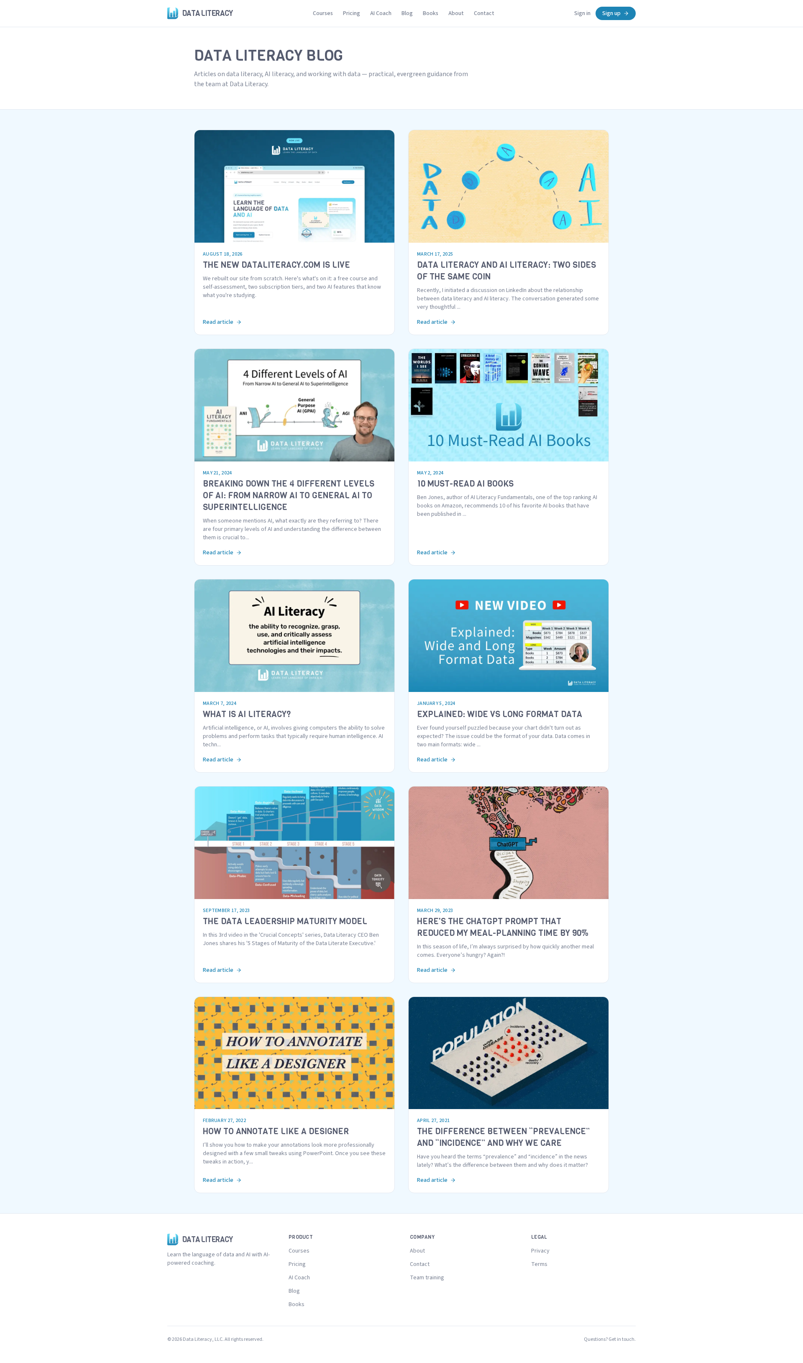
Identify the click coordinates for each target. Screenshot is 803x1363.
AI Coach (380, 13)
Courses (323, 13)
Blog (407, 13)
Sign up (611, 13)
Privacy (540, 1251)
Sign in (582, 13)
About (456, 13)
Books (430, 13)
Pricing (351, 13)
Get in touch (621, 1339)
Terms (539, 1264)
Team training (427, 1277)
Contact (484, 13)
